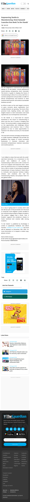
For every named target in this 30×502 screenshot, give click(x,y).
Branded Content (8, 468)
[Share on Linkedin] (18, 31)
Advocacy (5, 461)
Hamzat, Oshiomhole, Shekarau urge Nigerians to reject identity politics (18, 344)
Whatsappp (8, 296)
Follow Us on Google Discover (10, 35)
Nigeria (16, 465)
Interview (5, 477)
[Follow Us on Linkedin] (19, 429)
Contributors (6, 453)
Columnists (17, 463)
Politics (17, 8)
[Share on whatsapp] (12, 31)
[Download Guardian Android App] (9, 434)
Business (23, 8)
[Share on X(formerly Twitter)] (9, 31)
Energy (5, 459)
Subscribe (15, 444)
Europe (16, 455)
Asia (4, 465)
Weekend (5, 475)
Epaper (8, 8)
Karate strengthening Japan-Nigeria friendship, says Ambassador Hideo (17, 360)
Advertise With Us (14, 490)
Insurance (24, 461)
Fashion (24, 455)
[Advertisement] (15, 393)
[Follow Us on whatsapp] (22, 429)
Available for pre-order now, (15, 227)
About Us (5, 490)
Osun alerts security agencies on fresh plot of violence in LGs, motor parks (18, 369)
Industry (24, 459)
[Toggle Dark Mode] (23, 3)
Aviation (5, 455)
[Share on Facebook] (6, 31)
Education (17, 459)
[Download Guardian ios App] (21, 434)
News (3, 8)
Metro (12, 8)
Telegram (8, 291)
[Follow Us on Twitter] (11, 429)
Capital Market (7, 457)
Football (24, 457)
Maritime (24, 463)
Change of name (8, 485)
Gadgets (5, 481)
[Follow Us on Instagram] (15, 429)
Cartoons (16, 461)
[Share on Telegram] (15, 31)
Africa (4, 463)
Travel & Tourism (7, 473)
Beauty (16, 457)
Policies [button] (4, 492)
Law (4, 483)
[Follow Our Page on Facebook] (7, 429)
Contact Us (13, 492)
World (23, 465)
